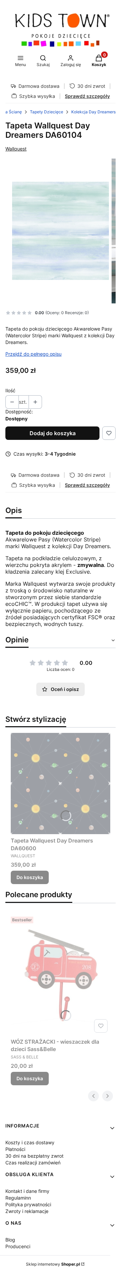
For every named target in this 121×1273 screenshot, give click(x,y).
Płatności (15, 1149)
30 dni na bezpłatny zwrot (34, 1156)
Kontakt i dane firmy (27, 1191)
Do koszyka (29, 877)
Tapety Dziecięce (46, 111)
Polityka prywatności (28, 1204)
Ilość (10, 390)
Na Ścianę (12, 111)
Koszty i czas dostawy (29, 1142)
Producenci (17, 1246)
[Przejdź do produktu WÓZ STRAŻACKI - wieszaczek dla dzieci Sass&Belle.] (60, 974)
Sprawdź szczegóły (87, 96)
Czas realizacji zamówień (33, 1162)
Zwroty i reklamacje (26, 1211)
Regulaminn (18, 1198)
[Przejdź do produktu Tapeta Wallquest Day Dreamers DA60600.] (60, 783)
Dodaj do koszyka (53, 433)
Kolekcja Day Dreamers (93, 111)
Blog (10, 1239)
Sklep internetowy (53, 1264)
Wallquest (16, 149)
